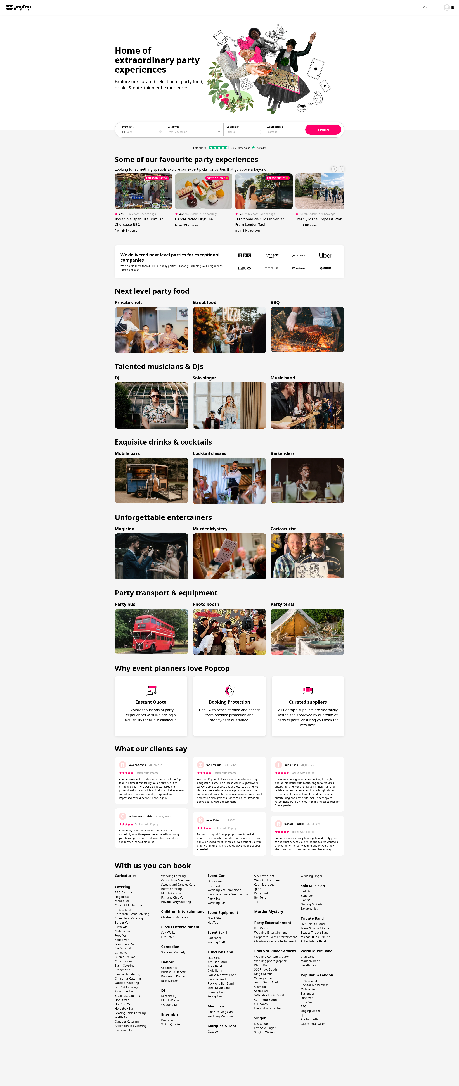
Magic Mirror (263, 974)
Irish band (307, 957)
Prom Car (214, 886)
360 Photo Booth (265, 969)
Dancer (167, 962)
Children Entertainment (182, 911)
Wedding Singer (311, 876)
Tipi (256, 902)
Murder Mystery (268, 911)
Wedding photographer (270, 961)
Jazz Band (214, 958)
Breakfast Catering (127, 996)
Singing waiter (310, 1011)
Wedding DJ (169, 1005)
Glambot (260, 987)
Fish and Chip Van (173, 897)
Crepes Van (122, 970)
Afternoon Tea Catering (130, 1026)
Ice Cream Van (124, 948)
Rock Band (215, 966)
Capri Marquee (264, 885)
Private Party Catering (176, 902)
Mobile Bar (122, 901)
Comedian (170, 946)
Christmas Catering (128, 978)
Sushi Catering (124, 966)
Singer (260, 1018)
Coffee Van (122, 953)
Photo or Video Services (275, 951)
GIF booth (261, 1004)
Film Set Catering (126, 987)
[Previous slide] (334, 169)
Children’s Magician (174, 917)
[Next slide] (341, 169)
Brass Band (168, 1020)
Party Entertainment (272, 922)
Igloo (257, 889)
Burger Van (122, 923)
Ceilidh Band (309, 965)
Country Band (217, 992)
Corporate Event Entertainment (275, 937)
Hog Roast (122, 897)
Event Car (216, 875)
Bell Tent (260, 897)
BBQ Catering (124, 892)
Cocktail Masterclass (129, 905)
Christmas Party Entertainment (275, 941)
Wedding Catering (173, 876)
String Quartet (171, 1024)
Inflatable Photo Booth (269, 995)
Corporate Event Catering (132, 914)
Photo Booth (262, 965)
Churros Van (123, 961)
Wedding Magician (220, 1016)
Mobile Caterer (171, 893)
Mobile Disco (170, 1000)
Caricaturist (125, 875)
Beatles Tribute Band (315, 933)
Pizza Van (121, 927)
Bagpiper (307, 896)
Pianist (305, 900)
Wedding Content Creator (271, 957)
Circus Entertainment (180, 927)
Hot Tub (213, 923)
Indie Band (215, 971)
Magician (216, 1006)
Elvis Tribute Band (313, 924)
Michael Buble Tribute (315, 937)
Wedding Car (216, 903)
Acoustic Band (217, 962)
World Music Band (317, 951)
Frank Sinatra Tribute (315, 928)
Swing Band (216, 996)
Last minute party (313, 1024)
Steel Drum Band (219, 988)
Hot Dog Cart (124, 1004)
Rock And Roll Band (221, 983)
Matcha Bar (122, 931)
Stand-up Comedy (173, 952)
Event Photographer (268, 1008)
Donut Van (122, 1000)
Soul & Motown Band (222, 975)
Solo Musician (313, 885)
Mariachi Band (310, 961)
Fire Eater (167, 937)
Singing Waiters (265, 1032)
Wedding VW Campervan (224, 890)
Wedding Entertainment (270, 933)
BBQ (304, 1006)
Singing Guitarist (312, 904)
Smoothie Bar (124, 991)
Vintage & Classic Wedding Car (228, 894)
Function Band (220, 952)
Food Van (121, 935)
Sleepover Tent (264, 876)
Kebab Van (122, 940)
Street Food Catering (129, 918)
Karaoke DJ (168, 996)
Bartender (214, 938)
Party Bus (214, 898)
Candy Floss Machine (175, 880)
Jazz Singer (261, 1024)
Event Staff (217, 932)
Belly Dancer (169, 981)
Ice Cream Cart (125, 1030)
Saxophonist (309, 909)
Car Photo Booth (265, 1000)
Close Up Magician (220, 1012)
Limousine (215, 881)
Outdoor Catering (127, 983)
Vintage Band (217, 979)
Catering (122, 886)
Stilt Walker (169, 933)
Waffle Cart (122, 1017)
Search (430, 7)
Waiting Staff (216, 942)
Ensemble (170, 1014)
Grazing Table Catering (130, 1013)
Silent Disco (215, 918)
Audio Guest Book (266, 982)
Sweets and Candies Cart (178, 885)
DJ (163, 990)
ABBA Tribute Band (313, 941)
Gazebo (213, 1031)
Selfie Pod (261, 991)
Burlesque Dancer (173, 972)
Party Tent (261, 893)
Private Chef (123, 910)
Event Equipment (223, 912)
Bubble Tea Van (125, 957)
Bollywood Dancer (173, 976)
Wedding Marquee (267, 880)
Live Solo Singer (265, 1028)
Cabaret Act (169, 968)
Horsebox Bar (124, 1009)
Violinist (306, 891)
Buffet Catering (171, 889)
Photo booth (309, 1019)
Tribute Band (312, 918)
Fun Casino (261, 928)
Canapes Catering (127, 1021)
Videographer (263, 978)
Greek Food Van (125, 944)
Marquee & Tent (222, 1025)
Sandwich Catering (127, 974)
